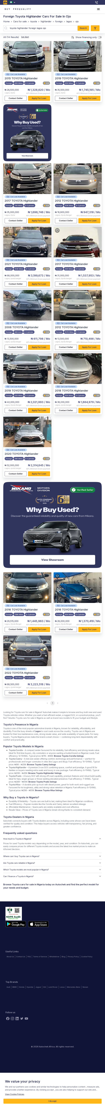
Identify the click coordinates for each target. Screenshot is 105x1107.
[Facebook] (7, 1018)
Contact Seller (16, 98)
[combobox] (12, 2)
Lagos (38, 731)
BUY (8, 9)
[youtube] (26, 1018)
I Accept (52, 1101)
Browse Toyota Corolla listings (69, 756)
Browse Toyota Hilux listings (48, 790)
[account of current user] (98, 9)
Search (83, 28)
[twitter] (21, 1018)
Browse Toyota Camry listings (41, 764)
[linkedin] (17, 1018)
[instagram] (12, 1018)
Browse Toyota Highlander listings (45, 773)
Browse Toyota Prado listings (42, 782)
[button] (52, 838)
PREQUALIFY (22, 9)
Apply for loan (39, 98)
